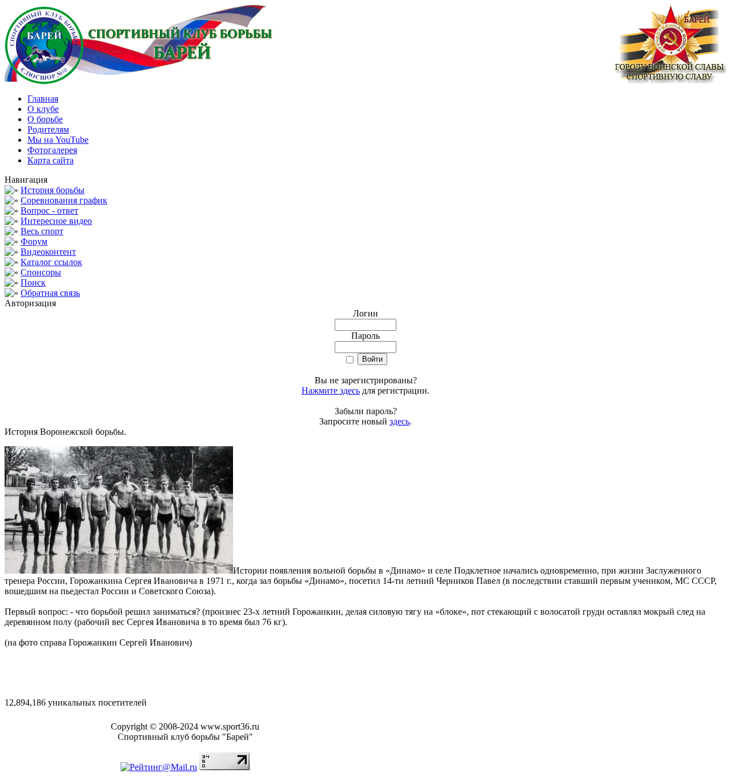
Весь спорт (42, 231)
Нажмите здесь (331, 390)
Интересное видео (56, 221)
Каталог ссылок (51, 262)
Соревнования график (64, 200)
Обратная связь (50, 293)
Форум (34, 241)
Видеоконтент (48, 252)
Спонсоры (41, 272)
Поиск (33, 282)
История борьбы (53, 190)
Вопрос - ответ (49, 210)
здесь (399, 421)
